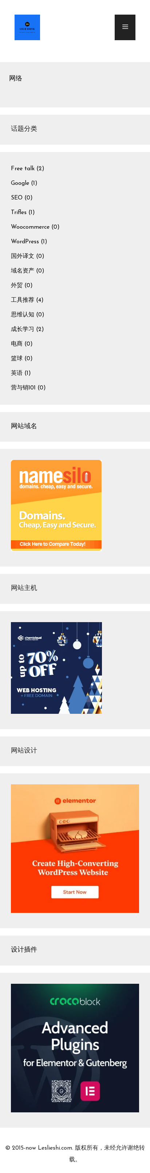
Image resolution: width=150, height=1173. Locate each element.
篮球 (17, 359)
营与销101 (23, 388)
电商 (17, 344)
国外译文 (22, 256)
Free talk (23, 169)
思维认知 (22, 315)
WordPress (25, 242)
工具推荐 (22, 300)
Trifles (19, 213)
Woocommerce (30, 227)
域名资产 (22, 271)
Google (20, 183)
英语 (17, 373)
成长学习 (22, 329)
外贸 (17, 286)
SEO (17, 198)
